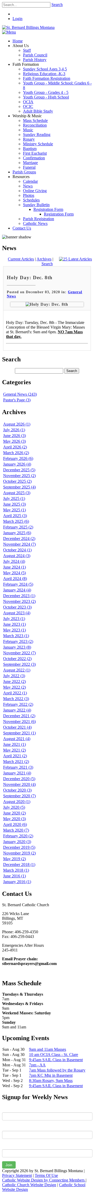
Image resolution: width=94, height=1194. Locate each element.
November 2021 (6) (19, 721)
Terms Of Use (46, 1175)
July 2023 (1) (14, 618)
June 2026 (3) (14, 435)
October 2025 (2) (17, 481)
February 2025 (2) (18, 527)
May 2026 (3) (14, 441)
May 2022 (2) (14, 687)
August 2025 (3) (16, 493)
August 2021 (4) (16, 738)
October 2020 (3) (17, 790)
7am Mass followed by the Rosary (57, 1070)
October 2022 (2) (17, 658)
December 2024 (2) (19, 538)
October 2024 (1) (17, 550)
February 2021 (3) (18, 767)
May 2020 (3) (14, 819)
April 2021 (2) (15, 756)
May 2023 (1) (14, 630)
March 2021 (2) (16, 761)
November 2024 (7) (19, 544)
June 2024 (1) (14, 567)
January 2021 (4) (17, 773)
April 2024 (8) (15, 578)
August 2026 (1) (16, 424)
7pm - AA (37, 1065)
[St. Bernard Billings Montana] (28, 27)
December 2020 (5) (19, 779)
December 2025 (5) (19, 470)
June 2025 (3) (14, 504)
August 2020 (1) (16, 801)
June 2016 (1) (14, 876)
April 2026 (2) (15, 447)
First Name (11, 1108)
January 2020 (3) (17, 841)
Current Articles (21, 259)
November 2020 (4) (19, 784)
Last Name (11, 1127)
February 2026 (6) (18, 458)
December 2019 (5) (19, 847)
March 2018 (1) (16, 870)
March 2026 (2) (16, 453)
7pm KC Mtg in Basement (51, 1075)
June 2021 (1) (14, 744)
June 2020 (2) (14, 813)
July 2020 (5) (14, 807)
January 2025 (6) (17, 533)
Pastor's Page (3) (17, 400)
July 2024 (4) (14, 561)
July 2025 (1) (14, 498)
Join (8, 1165)
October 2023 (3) (17, 607)
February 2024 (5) (18, 584)
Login (17, 18)
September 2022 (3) (19, 664)
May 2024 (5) (14, 573)
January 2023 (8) (17, 647)
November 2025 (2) (19, 475)
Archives (44, 259)
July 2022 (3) (14, 676)
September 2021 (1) (19, 733)
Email (7, 1145)
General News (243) (20, 394)
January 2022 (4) (17, 710)
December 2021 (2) (19, 716)
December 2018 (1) (19, 864)
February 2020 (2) (18, 836)
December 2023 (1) (19, 595)
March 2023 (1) (16, 636)
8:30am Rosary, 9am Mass (51, 1080)
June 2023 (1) (14, 624)
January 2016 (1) (17, 881)
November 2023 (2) (19, 601)
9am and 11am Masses (47, 1049)
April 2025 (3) (15, 515)
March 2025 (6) (16, 521)
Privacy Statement (17, 1175)
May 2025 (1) (14, 510)
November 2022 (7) (19, 653)
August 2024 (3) (16, 555)
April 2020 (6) (15, 824)
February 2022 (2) (18, 704)
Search (57, 4)
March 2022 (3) (16, 698)
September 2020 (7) (19, 796)
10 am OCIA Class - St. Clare (53, 1054)
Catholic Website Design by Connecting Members (44, 1180)
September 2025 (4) (19, 487)
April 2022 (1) (15, 693)
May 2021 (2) (14, 750)
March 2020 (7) (16, 830)
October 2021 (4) (17, 727)
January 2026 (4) (17, 464)
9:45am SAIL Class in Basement (56, 1060)
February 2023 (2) (18, 641)
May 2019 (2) (14, 859)
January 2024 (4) (17, 590)
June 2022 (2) (14, 681)
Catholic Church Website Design (29, 1185)
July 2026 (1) (14, 430)
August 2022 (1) (16, 670)
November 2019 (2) (19, 853)
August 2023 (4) (16, 613)
